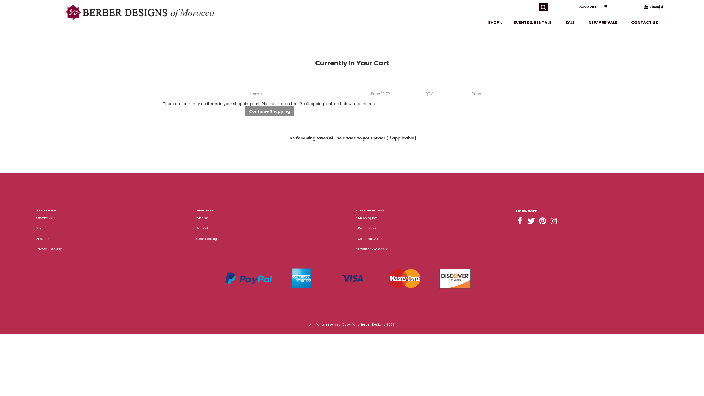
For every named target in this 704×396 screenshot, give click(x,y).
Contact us (644, 22)
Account (587, 6)
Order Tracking (206, 239)
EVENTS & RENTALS (533, 22)
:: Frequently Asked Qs (371, 249)
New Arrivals (602, 22)
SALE (570, 22)
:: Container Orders (369, 239)
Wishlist (202, 218)
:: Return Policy (366, 228)
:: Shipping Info (366, 218)
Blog (39, 228)
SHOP (494, 22)
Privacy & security (49, 249)
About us (42, 239)
